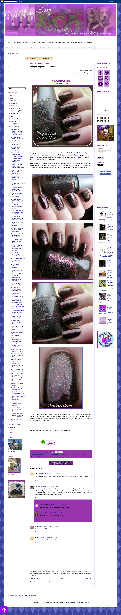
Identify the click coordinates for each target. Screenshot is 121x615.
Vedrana (37, 486)
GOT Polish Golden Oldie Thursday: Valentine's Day (16, 316)
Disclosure (34, 48)
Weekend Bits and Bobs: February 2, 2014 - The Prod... (17, 415)
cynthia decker (39, 473)
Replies (39, 501)
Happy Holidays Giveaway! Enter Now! (110, 264)
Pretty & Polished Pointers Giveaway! (17, 350)
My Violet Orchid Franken (16, 380)
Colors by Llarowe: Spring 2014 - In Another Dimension (17, 166)
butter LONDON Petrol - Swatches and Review (17, 403)
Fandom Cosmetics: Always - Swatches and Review (17, 345)
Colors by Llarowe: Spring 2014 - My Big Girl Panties (17, 189)
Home (61, 578)
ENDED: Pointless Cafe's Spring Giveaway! (110, 274)
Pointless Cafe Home (12, 48)
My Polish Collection (87, 48)
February (14, 129)
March (13, 126)
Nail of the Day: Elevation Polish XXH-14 (16, 206)
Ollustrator (73, 602)
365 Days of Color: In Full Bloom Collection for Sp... (17, 375)
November (14, 105)
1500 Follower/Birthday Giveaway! (110, 227)
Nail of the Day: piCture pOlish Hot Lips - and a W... (17, 218)
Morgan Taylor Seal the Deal (16, 420)
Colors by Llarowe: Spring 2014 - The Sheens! (17, 148)
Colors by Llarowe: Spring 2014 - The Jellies (17, 177)
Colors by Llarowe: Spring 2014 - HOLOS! (16, 160)
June (13, 118)
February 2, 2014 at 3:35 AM (53, 513)
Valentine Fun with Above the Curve (16, 360)
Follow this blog (105, 173)
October (13, 108)
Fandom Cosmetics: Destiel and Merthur (17, 284)
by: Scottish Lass (13, 53)
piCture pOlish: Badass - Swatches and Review (18, 260)
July (12, 116)
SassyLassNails (35, 456)
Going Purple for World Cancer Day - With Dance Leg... (18, 397)
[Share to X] (60, 452)
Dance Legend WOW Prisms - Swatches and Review (17, 333)
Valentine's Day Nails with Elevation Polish (17, 392)
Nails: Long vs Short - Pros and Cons (109, 321)
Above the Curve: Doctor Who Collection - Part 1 (17, 254)
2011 (11, 432)
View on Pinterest (64, 48)
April (12, 124)
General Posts (46, 58)
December (14, 103)
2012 (11, 430)
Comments (103, 151)
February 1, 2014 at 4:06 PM (57, 504)
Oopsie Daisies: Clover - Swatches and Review (17, 223)
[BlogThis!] (58, 452)
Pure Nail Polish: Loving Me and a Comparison (16, 322)
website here (80, 157)
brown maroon (39, 454)
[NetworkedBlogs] (105, 171)
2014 (11, 101)
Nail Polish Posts (31, 58)
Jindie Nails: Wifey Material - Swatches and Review (17, 195)
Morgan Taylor (64, 454)
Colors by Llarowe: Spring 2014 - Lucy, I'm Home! (17, 171)
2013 (11, 427)
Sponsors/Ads (52, 48)
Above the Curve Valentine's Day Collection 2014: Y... (17, 300)
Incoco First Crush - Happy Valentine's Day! (17, 328)
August (13, 113)
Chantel (37, 526)
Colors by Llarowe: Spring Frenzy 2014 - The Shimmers (17, 133)
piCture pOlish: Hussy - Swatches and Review (17, 266)
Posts (101, 148)
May (12, 121)
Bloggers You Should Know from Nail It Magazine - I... (17, 235)
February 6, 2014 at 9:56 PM (48, 537)
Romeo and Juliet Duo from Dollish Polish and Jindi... (17, 212)
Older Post (88, 578)
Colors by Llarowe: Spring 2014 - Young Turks (18, 183)
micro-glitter (55, 454)
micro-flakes (47, 454)
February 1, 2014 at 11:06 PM (49, 526)
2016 (11, 95)
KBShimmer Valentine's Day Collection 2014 (16, 339)
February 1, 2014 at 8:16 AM (53, 473)
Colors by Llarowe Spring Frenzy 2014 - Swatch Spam (17, 138)
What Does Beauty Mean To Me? (16, 388)
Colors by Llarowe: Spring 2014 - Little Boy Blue (17, 200)
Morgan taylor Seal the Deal (76, 454)
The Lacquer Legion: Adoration (17, 143)
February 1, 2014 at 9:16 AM (49, 486)
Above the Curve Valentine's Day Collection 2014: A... (17, 294)
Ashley (37, 537)
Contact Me (24, 48)
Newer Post (34, 578)
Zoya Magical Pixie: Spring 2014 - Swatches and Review (16, 248)
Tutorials (42, 48)
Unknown (43, 504)
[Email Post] (52, 452)
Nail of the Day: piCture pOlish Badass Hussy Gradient (16, 278)
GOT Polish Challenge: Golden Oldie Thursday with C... (18, 154)
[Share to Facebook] (62, 452)
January (13, 424)
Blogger (86, 602)
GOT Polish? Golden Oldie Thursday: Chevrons (17, 241)
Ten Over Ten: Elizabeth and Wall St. (17, 365)
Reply (36, 480)
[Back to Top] (4, 610)
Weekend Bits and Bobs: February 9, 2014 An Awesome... (17, 355)
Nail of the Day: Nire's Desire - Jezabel (17, 311)
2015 (11, 98)
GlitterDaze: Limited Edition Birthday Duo (17, 370)
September (14, 111)
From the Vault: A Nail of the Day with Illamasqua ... (17, 409)
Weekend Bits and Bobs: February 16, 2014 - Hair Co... (17, 271)
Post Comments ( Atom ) (45, 582)
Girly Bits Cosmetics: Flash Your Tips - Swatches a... (17, 229)
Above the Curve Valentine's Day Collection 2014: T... (17, 289)
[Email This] (56, 452)
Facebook (39, 159)
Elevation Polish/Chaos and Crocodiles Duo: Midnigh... (18, 306)
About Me (75, 48)
